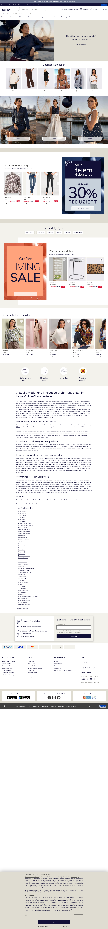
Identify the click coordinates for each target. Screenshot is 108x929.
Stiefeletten (21, 554)
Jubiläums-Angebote (25, 14)
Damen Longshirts (23, 582)
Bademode (13, 17)
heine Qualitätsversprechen (10, 675)
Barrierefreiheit (45, 706)
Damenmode (5, 17)
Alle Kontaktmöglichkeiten (92, 668)
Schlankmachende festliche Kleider (28, 596)
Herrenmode (72, 17)
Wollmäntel (21, 535)
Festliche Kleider (23, 564)
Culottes (20, 560)
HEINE (30, 658)
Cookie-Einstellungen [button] (71, 706)
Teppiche (67, 232)
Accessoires (35, 17)
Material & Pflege (7, 668)
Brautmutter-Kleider (24, 600)
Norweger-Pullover (23, 604)
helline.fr (34, 503)
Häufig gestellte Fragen (9, 661)
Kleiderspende (32, 675)
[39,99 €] (60, 334)
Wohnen (8, 14)
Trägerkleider (22, 576)
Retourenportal (6, 663)
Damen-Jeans (22, 513)
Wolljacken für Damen (24, 570)
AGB (30, 706)
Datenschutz (36, 706)
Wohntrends (27, 409)
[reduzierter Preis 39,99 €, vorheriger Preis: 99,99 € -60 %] (77, 269)
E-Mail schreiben (88, 663)
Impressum (53, 706)
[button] (58, 183)
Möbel (59, 232)
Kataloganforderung (8, 672)
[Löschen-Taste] (44, 9)
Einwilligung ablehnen (43, 926)
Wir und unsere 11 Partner (32, 877)
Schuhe (28, 17)
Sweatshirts (21, 574)
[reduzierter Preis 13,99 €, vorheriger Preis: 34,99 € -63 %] (58, 269)
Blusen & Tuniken (23, 527)
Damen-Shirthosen (23, 539)
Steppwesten (22, 521)
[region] (54, 900)
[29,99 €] (13, 334)
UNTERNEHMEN (59, 658)
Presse (56, 666)
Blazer (21, 433)
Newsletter (31, 663)
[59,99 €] (83, 334)
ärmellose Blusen (23, 537)
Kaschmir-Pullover (23, 598)
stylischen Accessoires (60, 403)
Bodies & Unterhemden (25, 523)
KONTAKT (84, 658)
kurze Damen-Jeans (24, 529)
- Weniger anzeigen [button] (22, 608)
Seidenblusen (22, 586)
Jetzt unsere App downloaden (19, 694)
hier (63, 885)
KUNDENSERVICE (8, 658)
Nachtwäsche (22, 592)
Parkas (20, 584)
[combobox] (35, 9)
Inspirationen (44, 17)
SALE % (15, 14)
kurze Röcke (21, 550)
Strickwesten (22, 517)
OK (54, 922)
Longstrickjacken (23, 552)
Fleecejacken (22, 566)
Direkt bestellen (6, 670)
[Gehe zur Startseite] (5, 9)
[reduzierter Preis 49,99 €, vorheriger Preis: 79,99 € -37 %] (31, 183)
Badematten (78, 232)
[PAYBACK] (104, 4)
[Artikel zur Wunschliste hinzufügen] (18, 174)
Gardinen (50, 232)
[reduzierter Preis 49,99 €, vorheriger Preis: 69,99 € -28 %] (50, 183)
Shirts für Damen (23, 578)
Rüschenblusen (22, 602)
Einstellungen (66, 926)
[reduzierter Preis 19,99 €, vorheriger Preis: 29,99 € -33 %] (13, 183)
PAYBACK (31, 677)
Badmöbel (73, 462)
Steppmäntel (22, 515)
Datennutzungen (75, 877)
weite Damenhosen (24, 533)
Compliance (57, 668)
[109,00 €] (36, 334)
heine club (31, 661)
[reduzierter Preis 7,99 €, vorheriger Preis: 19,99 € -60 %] (95, 269)
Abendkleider (35, 405)
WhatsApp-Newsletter (35, 668)
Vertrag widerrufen (21, 706)
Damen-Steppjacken (24, 531)
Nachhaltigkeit (32, 672)
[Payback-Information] (102, 706)
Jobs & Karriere (58, 663)
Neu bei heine (32, 666)
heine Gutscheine (47, 500)
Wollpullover (22, 594)
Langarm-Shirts (23, 546)
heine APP (31, 670)
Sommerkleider (22, 562)
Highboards (21, 519)
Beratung (64, 17)
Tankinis (20, 541)
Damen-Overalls (23, 558)
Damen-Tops (22, 511)
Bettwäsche (30, 232)
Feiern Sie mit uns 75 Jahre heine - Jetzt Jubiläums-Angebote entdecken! (54, 1)
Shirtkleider (21, 548)
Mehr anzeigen (78, 632)
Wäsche (21, 17)
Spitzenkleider (22, 588)
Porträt (56, 661)
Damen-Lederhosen (24, 556)
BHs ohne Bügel (23, 590)
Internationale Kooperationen (62, 670)
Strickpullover (22, 580)
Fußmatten (40, 232)
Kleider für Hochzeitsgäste (26, 568)
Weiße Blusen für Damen (25, 572)
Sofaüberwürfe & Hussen (25, 525)
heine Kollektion (54, 17)
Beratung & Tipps (7, 666)
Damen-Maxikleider (24, 544)
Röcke (18, 427)
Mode (2, 14)
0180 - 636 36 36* (88, 679)
